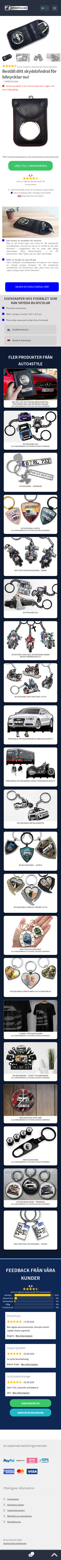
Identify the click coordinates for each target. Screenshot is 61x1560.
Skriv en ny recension (30, 1412)
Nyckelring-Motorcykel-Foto (30, 696)
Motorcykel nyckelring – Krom (30, 1244)
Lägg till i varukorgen (30, 166)
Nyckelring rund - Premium (30, 1203)
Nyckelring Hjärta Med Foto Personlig (30, 991)
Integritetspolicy (16, 1510)
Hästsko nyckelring (30, 950)
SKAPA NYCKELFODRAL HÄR (32, 287)
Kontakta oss (14, 1521)
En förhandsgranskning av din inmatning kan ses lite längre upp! (33, 157)
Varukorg (16, 1552)
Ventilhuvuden (30, 1160)
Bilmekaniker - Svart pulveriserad (30, 1076)
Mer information (24, 1335)
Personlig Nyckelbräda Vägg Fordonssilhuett (30, 781)
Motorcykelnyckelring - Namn (30, 570)
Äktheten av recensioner (19, 1516)
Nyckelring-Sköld (30, 529)
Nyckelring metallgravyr (30, 823)
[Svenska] (44, 8)
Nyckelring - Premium (30, 486)
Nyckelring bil (30, 445)
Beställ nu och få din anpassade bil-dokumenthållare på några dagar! (30, 404)
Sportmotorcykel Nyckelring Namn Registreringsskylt (30, 655)
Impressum (13, 1499)
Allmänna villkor (15, 1504)
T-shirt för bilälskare (30, 1034)
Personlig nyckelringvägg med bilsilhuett (30, 738)
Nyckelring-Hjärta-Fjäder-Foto (30, 907)
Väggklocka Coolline (30, 1118)
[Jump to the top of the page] (54, 1553)
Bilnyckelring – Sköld (30, 865)
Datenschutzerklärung (14, 1543)
